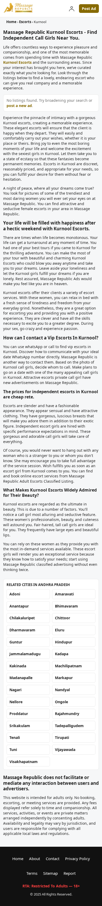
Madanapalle (20, 677)
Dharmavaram (22, 629)
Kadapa (61, 653)
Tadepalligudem (69, 725)
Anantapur (19, 606)
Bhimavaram (66, 606)
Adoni (14, 593)
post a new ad (19, 105)
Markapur (64, 677)
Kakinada (17, 665)
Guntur (15, 641)
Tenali (14, 737)
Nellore (15, 701)
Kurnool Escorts (17, 62)
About (34, 858)
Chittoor (62, 618)
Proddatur (18, 713)
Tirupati (62, 737)
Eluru (59, 629)
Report (70, 873)
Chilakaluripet (22, 618)
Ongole (61, 701)
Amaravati (64, 593)
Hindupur (63, 641)
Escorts (25, 21)
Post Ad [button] (89, 8)
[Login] (71, 8)
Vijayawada (65, 749)
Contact (52, 858)
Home (11, 21)
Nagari (15, 689)
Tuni (13, 749)
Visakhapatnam (23, 761)
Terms (31, 873)
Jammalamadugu (25, 653)
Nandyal (62, 689)
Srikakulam (19, 725)
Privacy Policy (77, 858)
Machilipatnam (68, 665)
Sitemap (50, 873)
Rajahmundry (67, 713)
